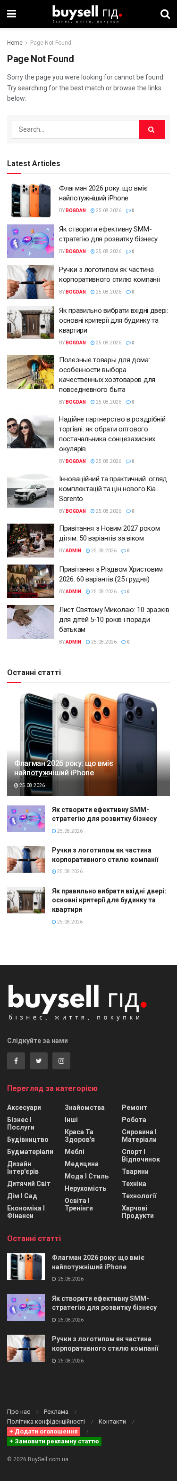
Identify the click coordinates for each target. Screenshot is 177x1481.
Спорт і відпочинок (141, 1155)
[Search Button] (152, 129)
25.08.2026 (108, 210)
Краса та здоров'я (80, 1135)
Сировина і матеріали (139, 1135)
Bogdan (76, 210)
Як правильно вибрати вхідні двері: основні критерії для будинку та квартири (113, 320)
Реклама (56, 1411)
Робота (134, 1119)
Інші (71, 1119)
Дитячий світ (29, 1183)
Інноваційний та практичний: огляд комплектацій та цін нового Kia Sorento (113, 489)
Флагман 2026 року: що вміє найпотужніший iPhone (63, 768)
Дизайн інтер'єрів (23, 1167)
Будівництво (28, 1139)
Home (15, 43)
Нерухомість (85, 1188)
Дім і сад (22, 1196)
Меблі (74, 1151)
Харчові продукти (138, 1211)
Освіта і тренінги (79, 1204)
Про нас (18, 1411)
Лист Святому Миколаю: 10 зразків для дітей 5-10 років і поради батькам (114, 619)
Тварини (135, 1171)
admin (73, 550)
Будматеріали (30, 1151)
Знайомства (85, 1107)
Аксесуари (24, 1107)
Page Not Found (50, 43)
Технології (139, 1196)
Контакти (112, 1421)
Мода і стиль (87, 1176)
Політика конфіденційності (46, 1421)
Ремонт (134, 1107)
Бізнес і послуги (20, 1123)
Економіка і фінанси (26, 1211)
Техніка (134, 1183)
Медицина (82, 1164)
